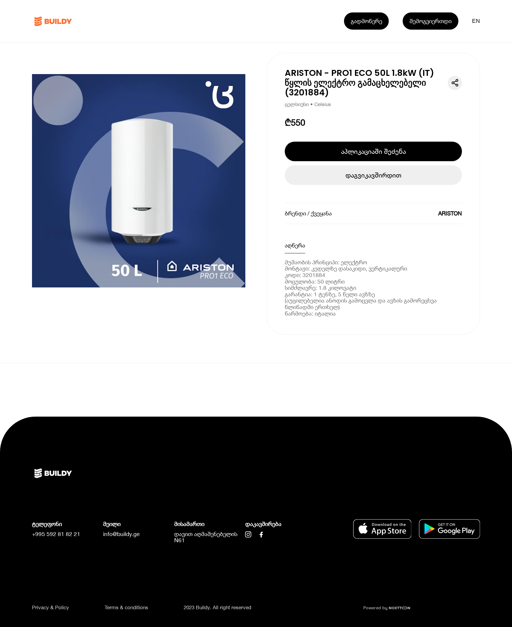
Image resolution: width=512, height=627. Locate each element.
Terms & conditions (126, 607)
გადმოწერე (366, 20)
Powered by (376, 607)
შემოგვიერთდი (430, 20)
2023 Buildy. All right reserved (217, 607)
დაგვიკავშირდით (373, 175)
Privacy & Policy (50, 607)
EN (476, 21)
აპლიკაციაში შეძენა (373, 151)
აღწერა (295, 245)
